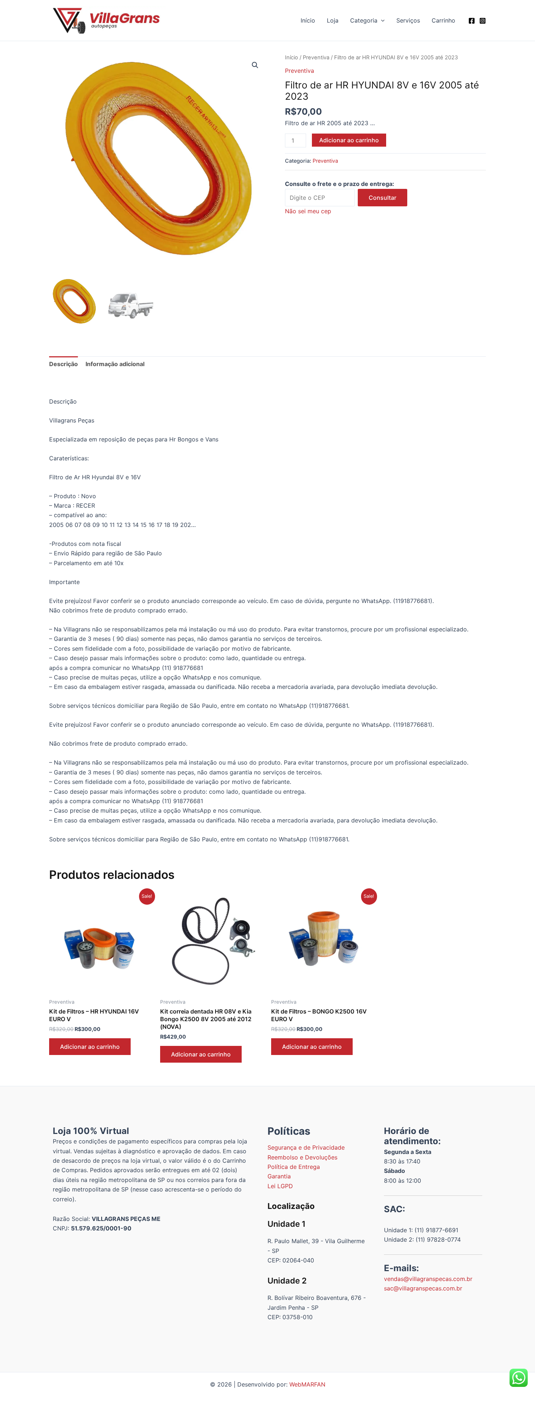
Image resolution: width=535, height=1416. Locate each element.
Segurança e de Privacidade (306, 1147)
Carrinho (443, 20)
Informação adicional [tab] (115, 364)
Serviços (408, 20)
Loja (332, 20)
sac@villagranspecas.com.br (423, 1288)
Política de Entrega (294, 1166)
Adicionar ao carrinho (349, 140)
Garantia (279, 1176)
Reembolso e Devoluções (302, 1157)
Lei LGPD (280, 1186)
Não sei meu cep (308, 211)
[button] (381, 20)
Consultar (382, 197)
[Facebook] (471, 20)
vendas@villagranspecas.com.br (428, 1278)
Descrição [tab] (63, 364)
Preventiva (316, 57)
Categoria (363, 20)
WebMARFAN (307, 1384)
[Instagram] (482, 20)
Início (308, 20)
